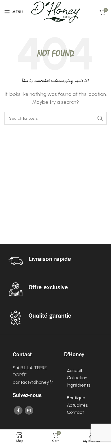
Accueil (74, 370)
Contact (76, 412)
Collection (77, 377)
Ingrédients (79, 385)
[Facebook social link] (18, 410)
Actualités (77, 405)
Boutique (76, 397)
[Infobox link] (55, 261)
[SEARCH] (100, 118)
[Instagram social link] (29, 410)
